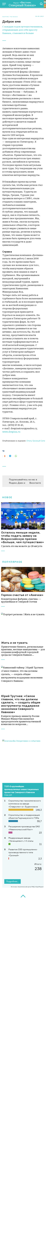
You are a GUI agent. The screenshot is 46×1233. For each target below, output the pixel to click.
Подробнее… (12, 881)
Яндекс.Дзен (16, 483)
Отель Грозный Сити (35, 441)
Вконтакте (35, 483)
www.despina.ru (11, 431)
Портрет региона (10, 16)
